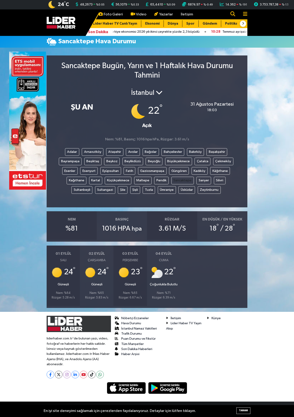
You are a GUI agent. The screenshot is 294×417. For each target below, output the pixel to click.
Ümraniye (167, 189)
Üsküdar (187, 189)
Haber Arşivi (130, 354)
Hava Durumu (131, 323)
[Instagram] (67, 374)
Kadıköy (199, 171)
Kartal (95, 180)
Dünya (173, 23)
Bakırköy (195, 151)
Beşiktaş (92, 161)
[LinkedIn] (75, 374)
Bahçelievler (173, 151)
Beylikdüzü (132, 161)
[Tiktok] (92, 374)
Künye (216, 318)
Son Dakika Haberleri (136, 349)
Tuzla (149, 189)
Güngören (179, 171)
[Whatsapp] (100, 374)
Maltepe (142, 180)
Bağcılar (151, 151)
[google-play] (167, 388)
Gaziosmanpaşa (152, 171)
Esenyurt (89, 171)
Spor (190, 23)
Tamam (243, 410)
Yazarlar (166, 14)
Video (141, 14)
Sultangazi (105, 189)
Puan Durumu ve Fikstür (138, 338)
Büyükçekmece (178, 161)
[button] (243, 23)
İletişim (187, 14)
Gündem (210, 23)
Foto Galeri (113, 14)
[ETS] (27, 120)
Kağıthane (76, 180)
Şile (122, 189)
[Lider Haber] (61, 22)
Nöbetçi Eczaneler (135, 318)
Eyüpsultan (110, 171)
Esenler (69, 171)
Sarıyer (204, 180)
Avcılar (133, 151)
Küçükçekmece (118, 180)
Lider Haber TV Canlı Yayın (115, 23)
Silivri (219, 180)
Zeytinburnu (209, 189)
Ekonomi (152, 23)
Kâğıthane (220, 171)
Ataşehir (114, 151)
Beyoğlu (154, 161)
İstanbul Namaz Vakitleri (139, 328)
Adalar (72, 151)
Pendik (161, 180)
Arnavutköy (92, 151)
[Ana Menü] (243, 14)
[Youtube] (83, 374)
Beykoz (112, 161)
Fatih (129, 171)
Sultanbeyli (82, 189)
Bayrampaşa (70, 161)
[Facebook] (50, 374)
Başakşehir (217, 151)
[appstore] (126, 388)
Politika (231, 23)
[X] (58, 374)
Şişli (135, 189)
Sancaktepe (182, 180)
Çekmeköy (223, 161)
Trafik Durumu (131, 333)
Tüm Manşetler (132, 344)
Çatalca (202, 161)
